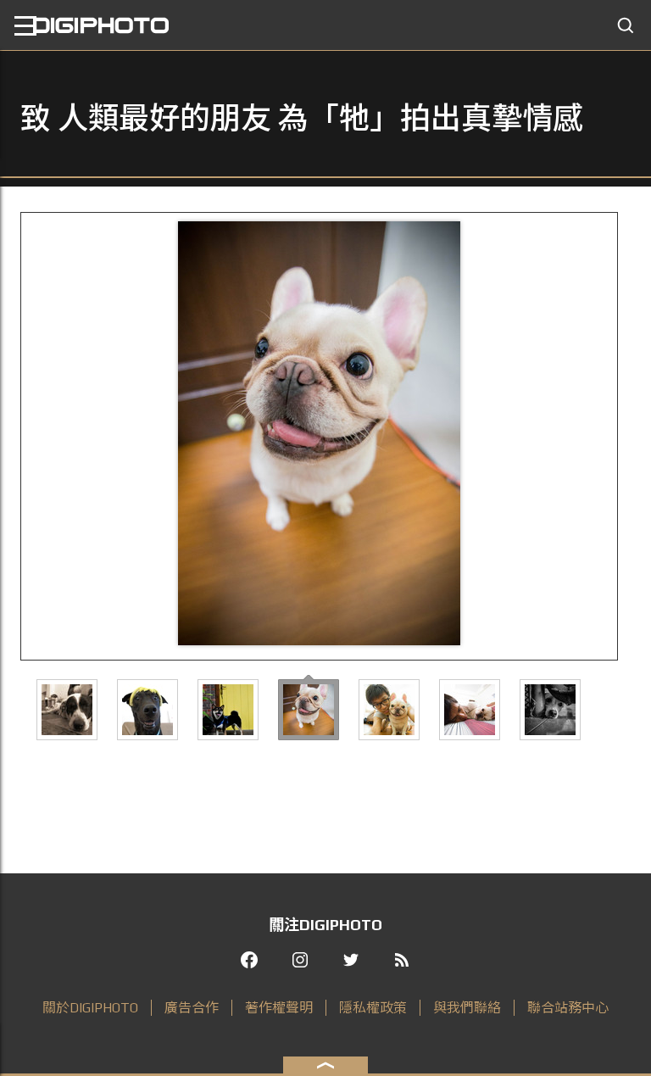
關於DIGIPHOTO (90, 1008)
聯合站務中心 (568, 1008)
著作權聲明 (279, 1008)
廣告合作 (191, 1008)
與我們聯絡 (467, 1008)
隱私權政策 (373, 1008)
